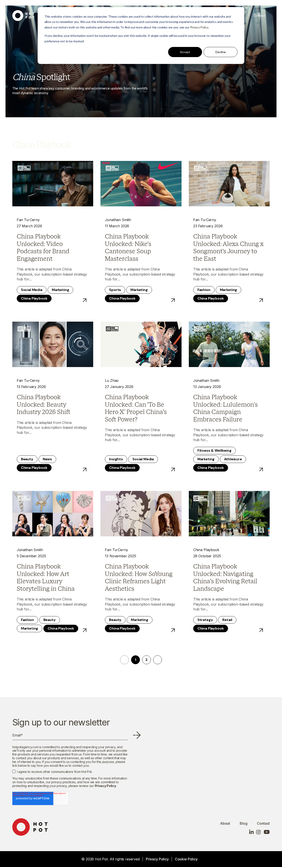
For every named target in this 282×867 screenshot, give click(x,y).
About (225, 823)
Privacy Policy (105, 786)
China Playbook (34, 298)
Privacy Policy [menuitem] (157, 859)
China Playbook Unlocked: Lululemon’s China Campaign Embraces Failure (225, 408)
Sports (115, 289)
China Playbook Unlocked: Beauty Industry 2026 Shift (43, 404)
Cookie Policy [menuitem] (186, 859)
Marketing (60, 289)
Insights (116, 459)
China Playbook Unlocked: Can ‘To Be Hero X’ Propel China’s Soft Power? (136, 408)
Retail (227, 619)
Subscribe (137, 735)
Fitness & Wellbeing (214, 450)
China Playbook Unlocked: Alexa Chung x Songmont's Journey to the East (228, 247)
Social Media (31, 289)
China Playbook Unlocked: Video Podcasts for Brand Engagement (43, 247)
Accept (185, 52)
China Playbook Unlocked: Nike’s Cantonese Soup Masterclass (128, 247)
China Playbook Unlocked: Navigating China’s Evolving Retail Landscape (225, 577)
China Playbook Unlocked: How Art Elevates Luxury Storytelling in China (46, 577)
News (47, 459)
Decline (220, 52)
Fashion (203, 289)
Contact (259, 15)
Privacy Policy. (199, 27)
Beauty (27, 459)
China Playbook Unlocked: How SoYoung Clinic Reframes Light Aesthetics (139, 577)
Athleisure (233, 459)
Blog (243, 823)
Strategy (205, 619)
